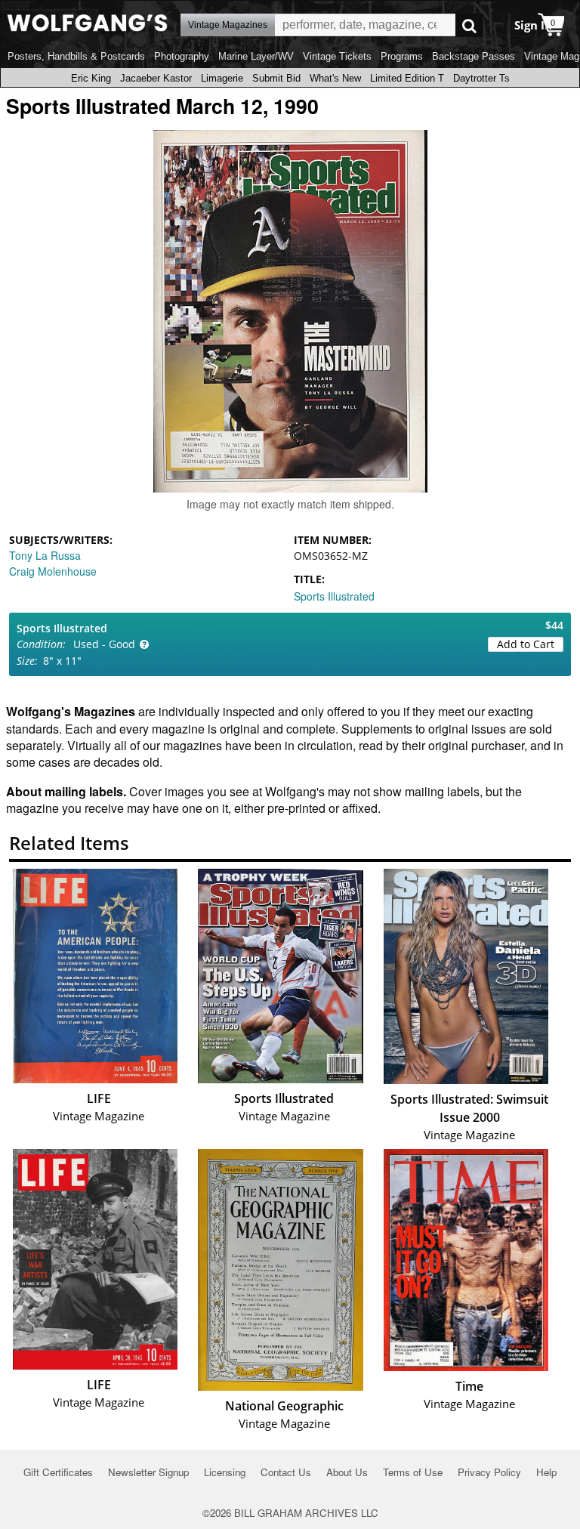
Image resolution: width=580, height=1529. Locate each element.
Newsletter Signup (148, 1472)
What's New (335, 78)
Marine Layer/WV (256, 56)
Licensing (224, 1472)
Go (469, 25)
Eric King (91, 78)
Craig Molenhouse (53, 571)
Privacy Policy (489, 1472)
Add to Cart (525, 644)
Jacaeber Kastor (156, 78)
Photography (181, 56)
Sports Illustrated (334, 596)
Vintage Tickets (337, 56)
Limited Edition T (407, 78)
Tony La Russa (45, 555)
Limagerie (222, 78)
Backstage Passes (473, 56)
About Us (347, 1472)
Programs (402, 56)
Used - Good (104, 644)
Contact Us (286, 1472)
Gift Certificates (58, 1472)
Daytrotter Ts (481, 78)
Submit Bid (276, 78)
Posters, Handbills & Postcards (76, 56)
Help (546, 1472)
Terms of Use (413, 1472)
